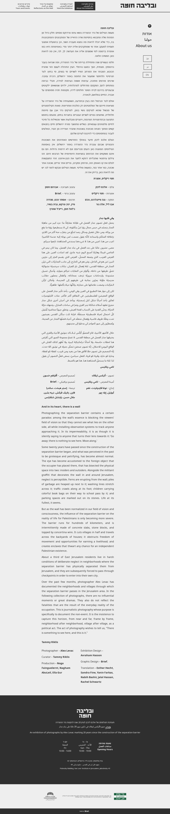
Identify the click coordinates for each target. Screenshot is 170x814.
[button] (150, 26)
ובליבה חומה (138, 6)
